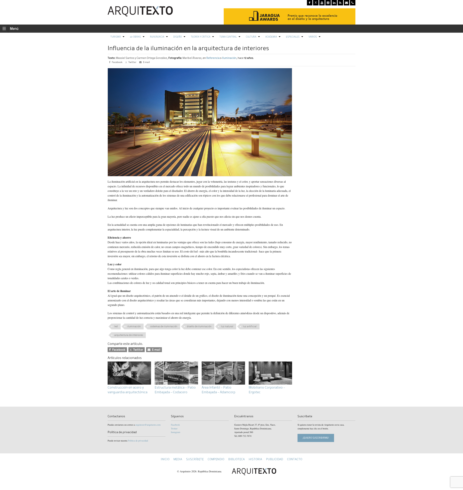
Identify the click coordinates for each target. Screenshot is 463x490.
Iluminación (229, 58)
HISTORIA (255, 459)
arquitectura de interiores (128, 335)
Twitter (174, 428)
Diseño (177, 36)
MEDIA (177, 459)
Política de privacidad (138, 440)
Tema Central (228, 36)
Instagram (175, 432)
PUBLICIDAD (274, 459)
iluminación (134, 326)
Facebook (175, 424)
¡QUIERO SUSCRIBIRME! (316, 437)
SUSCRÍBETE (195, 459)
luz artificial (250, 326)
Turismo (115, 36)
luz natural (227, 326)
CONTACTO (294, 459)
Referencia (157, 36)
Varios (313, 36)
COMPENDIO (216, 459)
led (116, 326)
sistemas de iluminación (163, 326)
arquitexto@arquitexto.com (148, 424)
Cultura (251, 36)
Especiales (293, 36)
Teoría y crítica (200, 36)
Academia (271, 36)
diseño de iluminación (199, 326)
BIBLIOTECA (236, 459)
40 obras (135, 36)
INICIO (165, 459)
